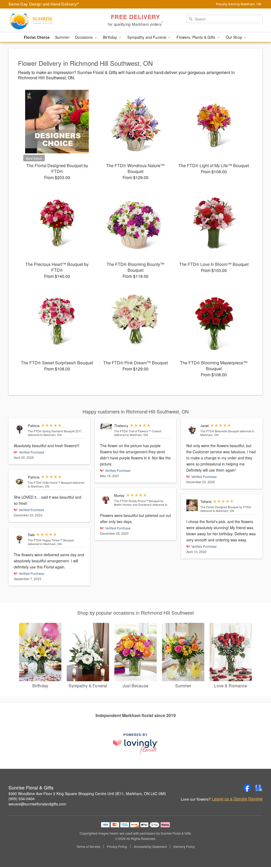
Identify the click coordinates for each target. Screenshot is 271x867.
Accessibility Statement (150, 846)
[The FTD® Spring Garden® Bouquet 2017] (19, 429)
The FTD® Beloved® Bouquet (219, 431)
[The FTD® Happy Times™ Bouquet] (19, 538)
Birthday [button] (110, 37)
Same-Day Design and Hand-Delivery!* (43, 4)
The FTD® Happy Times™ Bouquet (51, 540)
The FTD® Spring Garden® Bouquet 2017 (55, 431)
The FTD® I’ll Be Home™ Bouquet (50, 482)
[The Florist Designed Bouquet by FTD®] (192, 505)
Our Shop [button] (234, 37)
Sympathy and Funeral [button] (147, 37)
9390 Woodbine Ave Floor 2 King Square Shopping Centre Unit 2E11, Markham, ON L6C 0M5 (87, 793)
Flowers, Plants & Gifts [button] (196, 37)
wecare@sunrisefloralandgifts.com (37, 803)
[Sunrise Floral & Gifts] (46, 20)
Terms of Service (88, 846)
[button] (257, 844)
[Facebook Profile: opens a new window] (247, 788)
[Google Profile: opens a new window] (259, 788)
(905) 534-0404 (21, 798)
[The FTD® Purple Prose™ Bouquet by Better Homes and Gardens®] (106, 499)
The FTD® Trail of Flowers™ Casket (137, 431)
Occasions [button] (84, 37)
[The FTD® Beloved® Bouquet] (192, 429)
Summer (62, 37)
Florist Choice (37, 37)
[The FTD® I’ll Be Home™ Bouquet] (19, 481)
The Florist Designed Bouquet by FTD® (225, 507)
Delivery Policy (184, 846)
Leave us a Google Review (237, 799)
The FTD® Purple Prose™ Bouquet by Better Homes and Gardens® (139, 503)
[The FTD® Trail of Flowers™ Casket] (106, 426)
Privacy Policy (117, 846)
